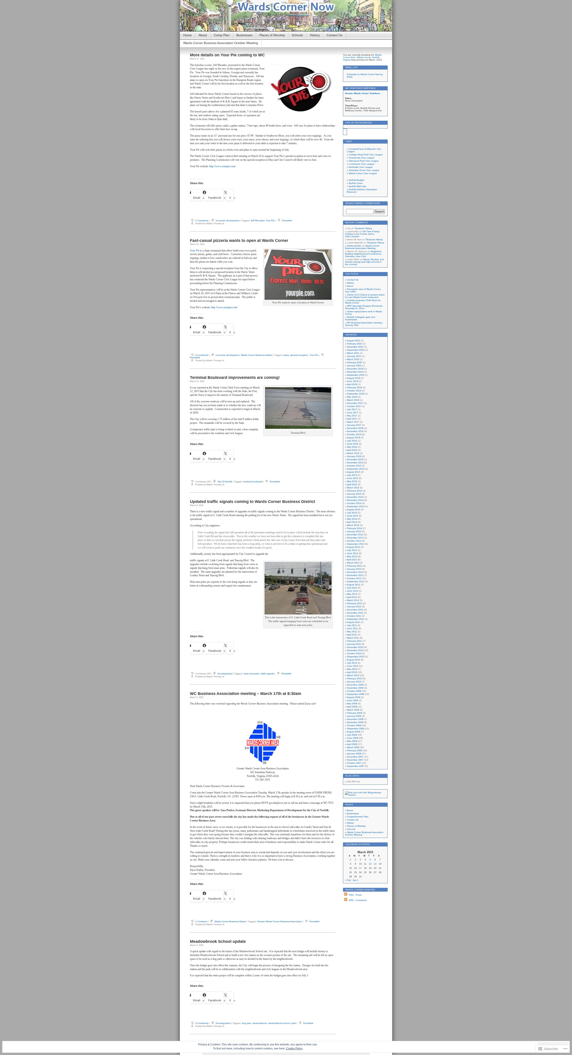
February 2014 (354, 528)
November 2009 (355, 688)
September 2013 (355, 544)
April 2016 (352, 450)
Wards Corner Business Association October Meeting (220, 43)
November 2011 (355, 613)
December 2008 (355, 719)
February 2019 (354, 387)
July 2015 (352, 475)
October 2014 (354, 503)
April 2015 (352, 484)
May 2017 (352, 415)
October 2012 (354, 578)
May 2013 (352, 556)
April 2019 (352, 384)
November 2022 (355, 347)
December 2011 (355, 609)
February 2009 (354, 713)
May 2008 (352, 741)
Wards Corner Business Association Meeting (362, 247)
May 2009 (352, 703)
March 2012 (353, 600)
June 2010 (352, 666)
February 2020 (354, 362)
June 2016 (352, 444)
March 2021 (353, 353)
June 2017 (352, 412)
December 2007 (355, 756)
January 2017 (354, 425)
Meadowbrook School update (218, 941)
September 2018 (355, 393)
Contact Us (334, 35)
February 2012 (354, 603)
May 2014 (352, 519)
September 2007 (355, 766)
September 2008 (355, 728)
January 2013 (354, 569)
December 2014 (355, 497)
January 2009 (354, 716)
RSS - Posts (355, 895)
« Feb (348, 880)
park (293, 1023)
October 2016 (354, 434)
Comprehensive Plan (357, 816)
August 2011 (353, 622)
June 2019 (352, 381)
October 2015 (354, 465)
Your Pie (270, 220)
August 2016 (353, 437)
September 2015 (355, 469)
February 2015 (354, 491)
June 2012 (352, 591)
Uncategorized (224, 673)
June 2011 (352, 628)
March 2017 (353, 422)
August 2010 (353, 659)
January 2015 (354, 494)
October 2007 (354, 763)
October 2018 (354, 390)
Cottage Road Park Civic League (366, 154)
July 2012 (352, 588)
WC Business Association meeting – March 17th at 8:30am (245, 693)
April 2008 (352, 744)
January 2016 (354, 456)
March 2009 (353, 710)
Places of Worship (272, 35)
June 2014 (352, 516)
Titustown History (363, 228)
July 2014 (352, 512)
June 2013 (352, 553)
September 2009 (355, 694)
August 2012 (353, 584)
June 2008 (352, 738)
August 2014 (353, 509)
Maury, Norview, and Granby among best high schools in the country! (364, 262)
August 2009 (353, 697)
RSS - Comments (358, 900)
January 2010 (354, 681)
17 (360, 868)
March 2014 (353, 525)
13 (375, 864)
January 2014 (354, 531)
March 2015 (353, 487)
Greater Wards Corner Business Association (279, 921)
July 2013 (352, 550)
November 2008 (355, 722)
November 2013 (355, 537)
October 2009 (354, 691)
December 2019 (355, 368)
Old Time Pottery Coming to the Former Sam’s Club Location (362, 234)
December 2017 (355, 403)
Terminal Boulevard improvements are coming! (235, 377)
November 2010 (355, 650)
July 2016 (352, 440)
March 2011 (353, 638)
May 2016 (352, 447)
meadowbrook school (279, 1023)
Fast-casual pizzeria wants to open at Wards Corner (239, 240)
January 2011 (354, 644)
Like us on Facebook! (358, 122)
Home (187, 35)
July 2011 (352, 625)
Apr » (355, 880)
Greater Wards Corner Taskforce (362, 93)
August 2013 (353, 547)
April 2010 (352, 672)
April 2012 (352, 597)
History (315, 35)
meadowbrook (259, 1023)
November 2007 (355, 760)
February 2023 (354, 343)
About (203, 35)
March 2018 (353, 400)
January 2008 (354, 753)
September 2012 (355, 581)
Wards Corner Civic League (363, 173)
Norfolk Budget (356, 180)
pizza (286, 355)
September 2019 (355, 375)
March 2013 (353, 562)
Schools (297, 35)
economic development (228, 220)
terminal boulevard (252, 481)
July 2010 (352, 663)
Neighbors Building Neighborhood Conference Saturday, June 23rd (363, 253)
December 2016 (355, 428)
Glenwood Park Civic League (364, 161)
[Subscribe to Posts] (345, 895)
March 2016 (353, 453)
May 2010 (352, 669)
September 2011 (355, 619)
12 (370, 864)
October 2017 (354, 406)
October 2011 (354, 616)
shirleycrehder (354, 246)
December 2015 (355, 459)
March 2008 (353, 747)
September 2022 (355, 350)
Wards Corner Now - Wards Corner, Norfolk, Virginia (362, 57)
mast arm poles (251, 673)
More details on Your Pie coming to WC (227, 55)
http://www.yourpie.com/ (222, 166)
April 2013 (352, 559)
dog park (246, 1023)
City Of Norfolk (224, 481)
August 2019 (353, 378)
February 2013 (354, 566)
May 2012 (352, 594)
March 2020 (353, 359)
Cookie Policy (294, 1048)
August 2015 (353, 472)
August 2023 (353, 340)
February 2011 (354, 641)
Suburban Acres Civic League (364, 170)
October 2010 (354, 653)
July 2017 (352, 409)
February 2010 (354, 678)
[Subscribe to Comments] (345, 900)
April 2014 (352, 522)
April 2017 (352, 419)
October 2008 (354, 725)
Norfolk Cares (356, 183)
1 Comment (201, 921)
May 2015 (352, 481)
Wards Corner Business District (256, 355)
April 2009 (352, 706)
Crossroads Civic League (361, 157)
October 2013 (354, 541)
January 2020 (354, 365)
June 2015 (352, 478)
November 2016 (355, 431)
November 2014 (355, 500)
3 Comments (201, 220)
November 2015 (355, 462)
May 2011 (352, 631)
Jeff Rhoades (258, 220)
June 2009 (352, 700)
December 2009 (355, 685)
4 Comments (201, 355)
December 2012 (355, 572)
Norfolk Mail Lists (357, 186)
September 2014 (355, 506)
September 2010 (355, 656)
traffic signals (267, 673)
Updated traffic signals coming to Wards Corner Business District (252, 501)
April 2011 (352, 634)
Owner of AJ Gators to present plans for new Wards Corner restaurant (365, 295)
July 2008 (352, 735)
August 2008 (353, 731)
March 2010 (353, 675)
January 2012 (354, 606)
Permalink (287, 220)
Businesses (244, 35)
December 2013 (355, 534)
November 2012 (355, 575)
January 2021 (354, 356)
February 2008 (354, 750)
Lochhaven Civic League (361, 164)
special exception (299, 355)
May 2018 (352, 397)
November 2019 (355, 372)
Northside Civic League (361, 167)
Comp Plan (221, 35)
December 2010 (355, 647)
